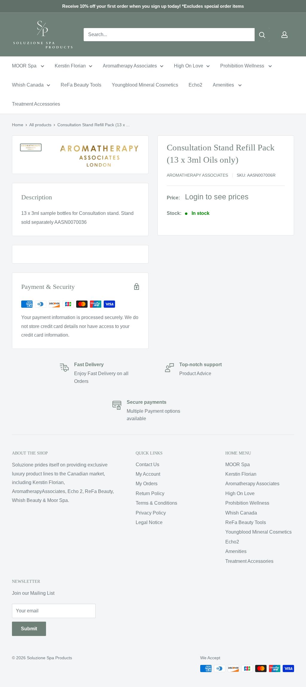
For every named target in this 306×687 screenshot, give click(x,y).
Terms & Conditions (156, 503)
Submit (29, 628)
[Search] (262, 34)
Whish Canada (28, 84)
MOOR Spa (25, 65)
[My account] (284, 34)
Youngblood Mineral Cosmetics (145, 84)
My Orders (146, 483)
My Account (148, 474)
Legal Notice (149, 522)
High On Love (188, 65)
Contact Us (147, 464)
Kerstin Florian (70, 65)
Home (17, 124)
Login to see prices (217, 196)
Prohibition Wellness (242, 65)
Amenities (224, 84)
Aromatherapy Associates (130, 65)
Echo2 (195, 84)
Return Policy (150, 493)
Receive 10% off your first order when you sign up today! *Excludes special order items (153, 6)
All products (40, 124)
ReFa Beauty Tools (81, 84)
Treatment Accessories (36, 104)
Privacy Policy (151, 512)
